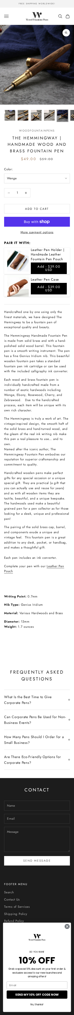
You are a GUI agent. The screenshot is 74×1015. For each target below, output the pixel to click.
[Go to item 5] (62, 116)
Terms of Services (17, 906)
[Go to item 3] (36, 115)
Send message (37, 861)
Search (9, 892)
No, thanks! (37, 1004)
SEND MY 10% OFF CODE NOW (37, 995)
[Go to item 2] (23, 115)
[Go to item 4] (49, 115)
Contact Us (12, 899)
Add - (48, 268)
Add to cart (37, 209)
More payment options (37, 232)
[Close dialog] (67, 926)
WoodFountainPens (37, 131)
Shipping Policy (15, 914)
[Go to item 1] (10, 115)
